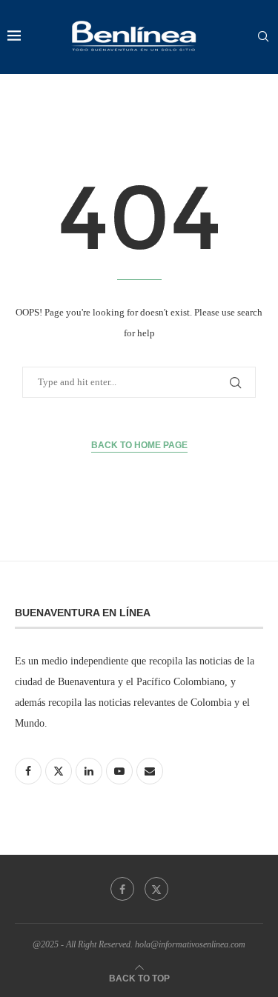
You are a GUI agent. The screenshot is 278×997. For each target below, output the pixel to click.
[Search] (263, 37)
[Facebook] (122, 889)
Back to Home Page (139, 445)
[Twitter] (156, 889)
